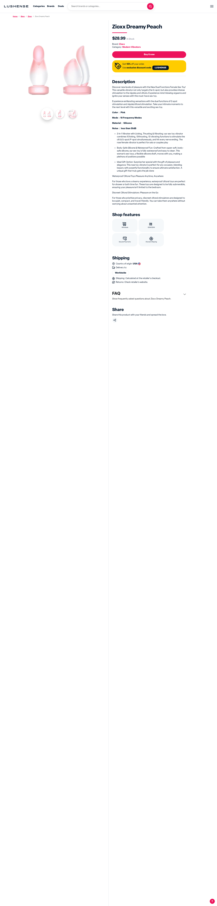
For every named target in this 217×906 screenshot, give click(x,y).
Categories (39, 6)
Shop (23, 16)
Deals (61, 6)
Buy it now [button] (149, 54)
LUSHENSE (160, 68)
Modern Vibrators (131, 47)
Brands (50, 6)
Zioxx (30, 16)
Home (15, 16)
